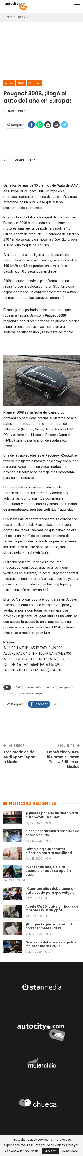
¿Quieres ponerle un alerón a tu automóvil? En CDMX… (51, 815)
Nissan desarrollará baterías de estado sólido (52, 833)
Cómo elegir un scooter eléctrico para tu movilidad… (49, 851)
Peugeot (64, 687)
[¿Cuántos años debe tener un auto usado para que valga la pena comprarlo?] (12, 893)
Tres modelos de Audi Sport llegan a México (19, 757)
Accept (50, 1151)
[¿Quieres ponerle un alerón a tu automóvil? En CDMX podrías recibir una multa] (12, 817)
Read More (70, 1151)
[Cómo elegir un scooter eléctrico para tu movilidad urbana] (12, 853)
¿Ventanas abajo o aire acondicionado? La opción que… (48, 870)
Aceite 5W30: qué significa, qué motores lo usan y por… (51, 908)
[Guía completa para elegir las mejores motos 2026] (12, 946)
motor (50, 687)
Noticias (34, 83)
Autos (9, 83)
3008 (21, 83)
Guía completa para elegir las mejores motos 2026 (50, 944)
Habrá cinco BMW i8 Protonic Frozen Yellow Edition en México (63, 759)
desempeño (33, 687)
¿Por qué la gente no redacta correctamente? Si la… (50, 926)
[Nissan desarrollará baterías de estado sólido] (12, 835)
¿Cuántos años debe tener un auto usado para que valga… (50, 890)
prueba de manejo (30, 693)
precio (10, 693)
